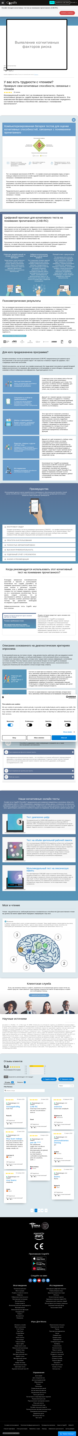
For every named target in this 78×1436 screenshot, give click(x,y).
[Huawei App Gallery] (39, 1268)
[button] (8, 1124)
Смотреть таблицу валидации (14, 335)
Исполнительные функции (19, 1309)
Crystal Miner (20, 1333)
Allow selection (39, 737)
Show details (67, 732)
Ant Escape (20, 1339)
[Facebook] (30, 1280)
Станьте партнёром (9, 1428)
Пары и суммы (57, 1350)
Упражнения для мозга (38, 1392)
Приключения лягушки (57, 1325)
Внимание (20, 1318)
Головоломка (57, 1346)
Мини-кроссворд (20, 1327)
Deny (14, 737)
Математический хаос (20, 1354)
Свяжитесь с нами (34, 1428)
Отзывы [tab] (7, 1082)
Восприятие (20, 1316)
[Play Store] (39, 1263)
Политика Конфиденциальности (30, 1425)
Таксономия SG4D (56, 1307)
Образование (38, 1382)
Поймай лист (57, 1335)
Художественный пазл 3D (20, 1369)
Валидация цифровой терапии (56, 1288)
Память (19, 1314)
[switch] (29, 725)
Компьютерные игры (56, 1290)
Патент (38, 1384)
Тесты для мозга (38, 1394)
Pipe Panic (20, 1331)
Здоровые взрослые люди (56, 1293)
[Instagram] (43, 1280)
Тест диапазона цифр (38, 817)
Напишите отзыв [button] (67, 1079)
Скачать (36, 74)
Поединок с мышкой (57, 1354)
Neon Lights (20, 1343)
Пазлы (57, 1329)
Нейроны (20, 1295)
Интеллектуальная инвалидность (20, 1305)
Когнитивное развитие (38, 1390)
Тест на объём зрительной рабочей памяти (49, 840)
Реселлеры (38, 1386)
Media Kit (71, 1425)
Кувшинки (57, 1362)
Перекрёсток (57, 1339)
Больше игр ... (57, 1369)
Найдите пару (20, 1350)
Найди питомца (20, 1362)
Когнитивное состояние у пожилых (56, 1303)
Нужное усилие (57, 1356)
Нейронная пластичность (20, 1297)
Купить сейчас (67, 13)
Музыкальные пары (20, 1364)
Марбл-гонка (20, 1356)
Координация (20, 1311)
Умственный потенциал (20, 1299)
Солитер (20, 1335)
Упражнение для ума (38, 1405)
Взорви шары (57, 1337)
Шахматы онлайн (20, 1325)
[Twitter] (35, 1280)
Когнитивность (20, 1301)
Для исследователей (38, 1380)
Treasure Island (20, 1341)
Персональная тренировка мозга (38, 1401)
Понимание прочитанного (38, 1411)
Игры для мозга (38, 1403)
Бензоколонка (57, 1348)
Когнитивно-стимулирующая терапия (38, 1396)
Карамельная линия (57, 1327)
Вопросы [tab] (20, 1082)
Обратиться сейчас (39, 995)
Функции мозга (20, 1307)
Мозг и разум (20, 1290)
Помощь (44, 1428)
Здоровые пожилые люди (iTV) (56, 1299)
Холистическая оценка (56, 1297)
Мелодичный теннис (20, 1358)
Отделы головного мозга (20, 1293)
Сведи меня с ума (20, 1346)
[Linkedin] (48, 1280)
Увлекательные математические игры (38, 1409)
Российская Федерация (12, 1433)
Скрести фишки (57, 1360)
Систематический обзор (56, 1305)
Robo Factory (20, 1337)
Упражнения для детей (38, 1388)
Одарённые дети (38, 1413)
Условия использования (11, 1425)
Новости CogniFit (62, 1425)
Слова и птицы (57, 1366)
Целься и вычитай (57, 1352)
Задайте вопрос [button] (50, 1079)
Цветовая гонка (20, 1366)
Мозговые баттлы (38, 1415)
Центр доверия (70, 1428)
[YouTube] (39, 1280)
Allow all (64, 737)
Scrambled (20, 1360)
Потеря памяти (20, 1303)
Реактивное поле (57, 1364)
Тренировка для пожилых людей (56, 1301)
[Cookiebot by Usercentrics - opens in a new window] (67, 697)
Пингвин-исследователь (57, 1331)
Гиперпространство (57, 1341)
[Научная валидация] (39, 346)
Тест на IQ (38, 1417)
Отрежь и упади (57, 1358)
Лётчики (56, 1295)
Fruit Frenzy (20, 1329)
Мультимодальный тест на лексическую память (48, 869)
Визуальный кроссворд (20, 1348)
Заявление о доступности (56, 1428)
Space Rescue (20, 1352)
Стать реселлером (22, 1428)
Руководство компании (48, 1425)
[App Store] (39, 1258)
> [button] (46, 1210)
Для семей (38, 1375)
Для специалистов (39, 1378)
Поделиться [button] (11, 1120)
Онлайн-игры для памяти (38, 1407)
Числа (57, 1333)
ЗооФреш (57, 1343)
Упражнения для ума (38, 1399)
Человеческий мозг (20, 1288)
